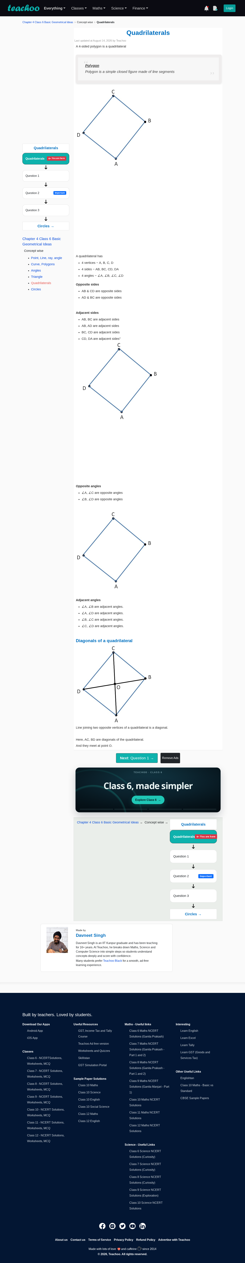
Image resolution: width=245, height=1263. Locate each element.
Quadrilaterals (45, 158)
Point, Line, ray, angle (46, 258)
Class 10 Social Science (93, 1106)
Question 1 (32, 175)
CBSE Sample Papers (194, 1098)
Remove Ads (170, 757)
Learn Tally (187, 1045)
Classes (77, 8)
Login (229, 8)
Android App (35, 1030)
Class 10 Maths (88, 1085)
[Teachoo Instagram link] (112, 1225)
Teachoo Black (112, 960)
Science (117, 8)
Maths (97, 8)
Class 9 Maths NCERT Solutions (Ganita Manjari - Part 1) (149, 1086)
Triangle (37, 277)
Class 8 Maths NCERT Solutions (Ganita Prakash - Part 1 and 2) (146, 1068)
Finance (139, 8)
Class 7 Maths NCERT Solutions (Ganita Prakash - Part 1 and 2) (146, 1049)
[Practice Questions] (215, 8)
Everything (53, 8)
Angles (36, 270)
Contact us (77, 1239)
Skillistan (84, 1058)
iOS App (32, 1037)
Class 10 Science (89, 1092)
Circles (36, 289)
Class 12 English (89, 1121)
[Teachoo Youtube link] (132, 1225)
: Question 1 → (137, 758)
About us (61, 1239)
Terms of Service (99, 1239)
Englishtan (187, 1078)
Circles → (45, 226)
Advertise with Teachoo (174, 1239)
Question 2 (45, 193)
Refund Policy (145, 1239)
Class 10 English (89, 1099)
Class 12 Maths (88, 1113)
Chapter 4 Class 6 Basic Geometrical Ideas (47, 22)
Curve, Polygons (43, 264)
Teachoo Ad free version (93, 1043)
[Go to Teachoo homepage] (23, 8)
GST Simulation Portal (92, 1065)
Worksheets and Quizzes (94, 1050)
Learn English (189, 1030)
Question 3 (32, 210)
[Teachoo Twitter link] (122, 1225)
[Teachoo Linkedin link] (142, 1225)
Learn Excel (188, 1037)
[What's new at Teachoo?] (206, 8)
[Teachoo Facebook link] (102, 1225)
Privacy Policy (123, 1239)
